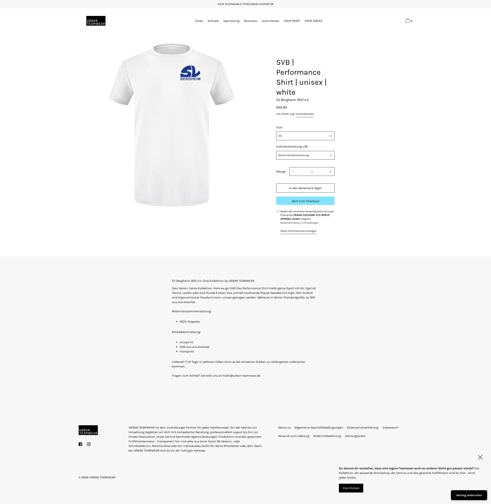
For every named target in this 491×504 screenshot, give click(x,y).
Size (279, 127)
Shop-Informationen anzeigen (298, 231)
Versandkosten (305, 114)
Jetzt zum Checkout (305, 201)
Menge (281, 171)
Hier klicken (351, 488)
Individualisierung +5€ (292, 146)
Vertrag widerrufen (469, 495)
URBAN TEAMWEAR (102, 477)
